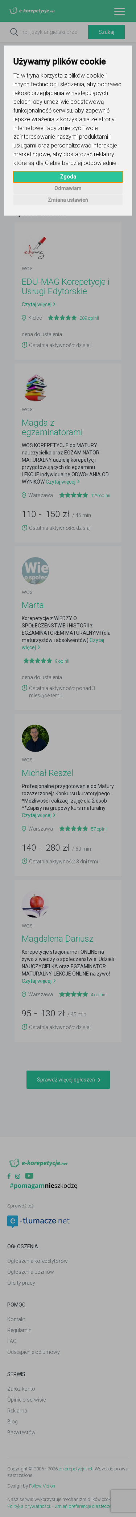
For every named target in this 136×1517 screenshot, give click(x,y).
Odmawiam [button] (68, 188)
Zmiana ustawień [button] (68, 200)
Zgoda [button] (68, 177)
